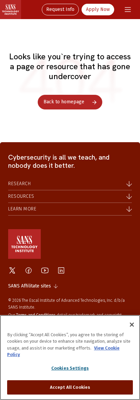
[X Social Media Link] (12, 270)
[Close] (131, 324)
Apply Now (98, 9)
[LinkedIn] (61, 270)
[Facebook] (28, 270)
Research (19, 184)
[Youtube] (45, 270)
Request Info (60, 9)
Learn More (22, 209)
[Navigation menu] (128, 9)
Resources (21, 196)
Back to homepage (63, 102)
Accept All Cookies (70, 387)
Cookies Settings (70, 368)
